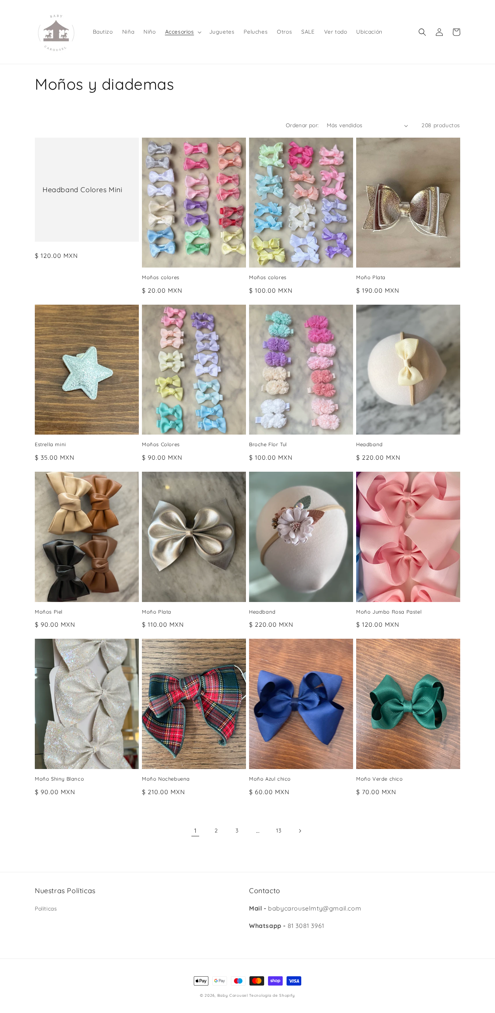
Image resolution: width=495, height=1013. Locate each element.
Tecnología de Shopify (272, 995)
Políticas (46, 908)
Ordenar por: (302, 125)
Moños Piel (49, 612)
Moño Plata (371, 277)
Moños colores (160, 277)
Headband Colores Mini (83, 189)
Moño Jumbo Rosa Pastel (389, 612)
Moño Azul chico (270, 779)
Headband (369, 444)
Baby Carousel (232, 995)
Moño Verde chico (379, 779)
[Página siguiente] (299, 830)
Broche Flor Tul (268, 444)
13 (278, 830)
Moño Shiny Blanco (59, 779)
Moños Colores (161, 444)
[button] (182, 32)
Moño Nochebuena (166, 779)
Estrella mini (50, 444)
